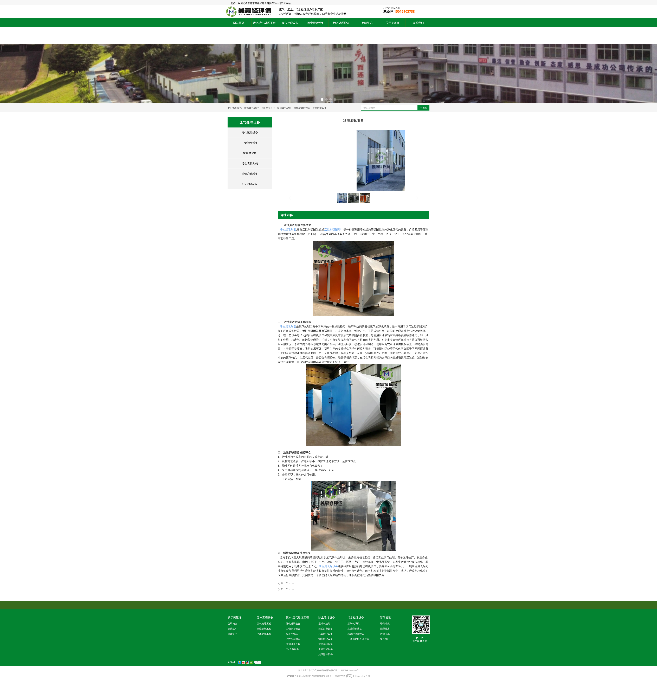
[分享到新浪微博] (243, 662)
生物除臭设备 (250, 142)
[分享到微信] (251, 662)
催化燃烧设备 (250, 132)
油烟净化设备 (250, 173)
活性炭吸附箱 (250, 163)
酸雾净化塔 (250, 153)
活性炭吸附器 (288, 229)
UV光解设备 (249, 184)
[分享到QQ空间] (239, 662)
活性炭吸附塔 (332, 229)
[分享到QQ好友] (247, 662)
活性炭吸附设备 (328, 566)
